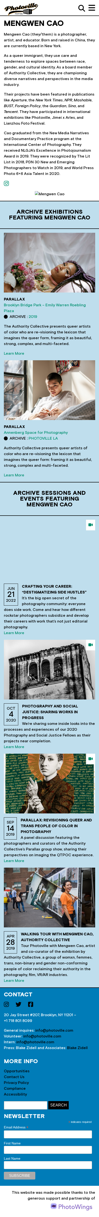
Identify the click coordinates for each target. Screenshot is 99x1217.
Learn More (14, 353)
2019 (33, 317)
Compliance (15, 1088)
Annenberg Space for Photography (36, 433)
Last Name (12, 1158)
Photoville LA (43, 438)
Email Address (16, 1127)
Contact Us (14, 1077)
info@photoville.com (54, 1030)
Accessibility (15, 1094)
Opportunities (17, 1071)
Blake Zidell (77, 1048)
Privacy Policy (16, 1083)
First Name (12, 1143)
